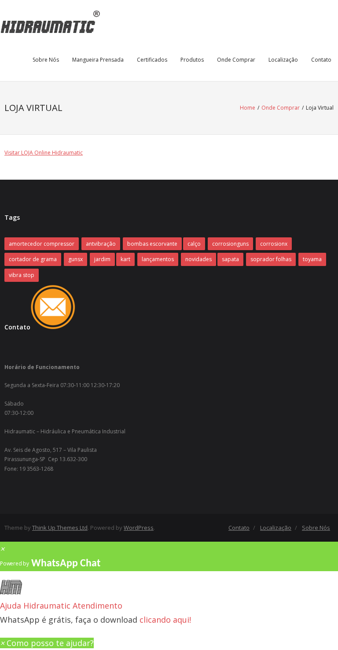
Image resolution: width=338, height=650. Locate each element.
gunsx (75, 259)
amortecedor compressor (41, 243)
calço (194, 243)
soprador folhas (270, 259)
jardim (102, 259)
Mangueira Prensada (98, 59)
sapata (230, 259)
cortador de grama (33, 259)
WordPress (139, 528)
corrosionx (273, 243)
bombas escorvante (152, 243)
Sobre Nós (46, 59)
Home (247, 107)
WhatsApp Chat (65, 563)
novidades (198, 259)
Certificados (152, 59)
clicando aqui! (165, 619)
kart (125, 259)
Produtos (192, 59)
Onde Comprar (236, 59)
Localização (283, 59)
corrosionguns (230, 243)
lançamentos (158, 259)
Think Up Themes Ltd (60, 528)
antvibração (101, 243)
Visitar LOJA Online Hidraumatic (43, 152)
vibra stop (21, 275)
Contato (321, 59)
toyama (312, 259)
